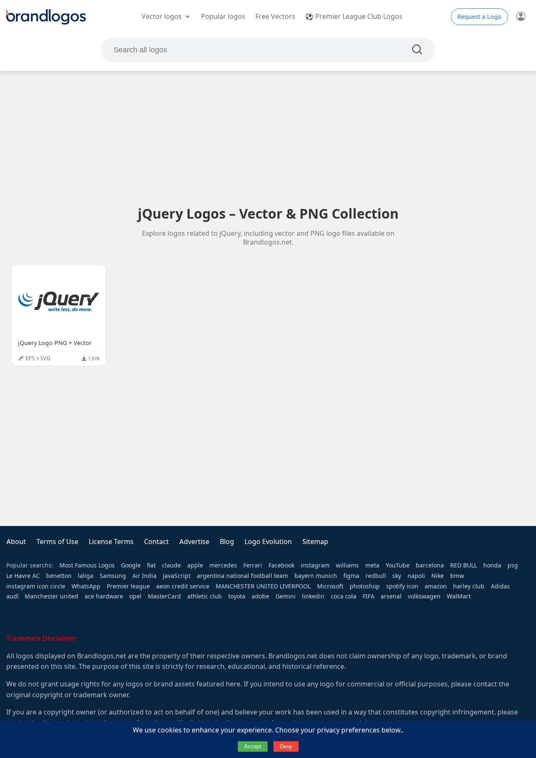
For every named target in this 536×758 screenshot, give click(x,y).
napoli (416, 576)
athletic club (204, 596)
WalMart (459, 596)
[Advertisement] (268, 137)
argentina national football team (242, 576)
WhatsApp (86, 586)
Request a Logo (479, 17)
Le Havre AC (23, 576)
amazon (436, 586)
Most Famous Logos (87, 565)
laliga (85, 576)
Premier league (128, 586)
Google (131, 565)
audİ (12, 596)
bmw (457, 576)
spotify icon (402, 586)
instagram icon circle (35, 586)
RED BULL (463, 565)
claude (171, 565)
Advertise (194, 541)
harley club (468, 586)
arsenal (391, 596)
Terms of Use (57, 541)
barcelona (430, 565)
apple (195, 565)
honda (492, 565)
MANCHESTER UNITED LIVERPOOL (263, 586)
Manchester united (51, 596)
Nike (437, 576)
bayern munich (315, 576)
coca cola (343, 596)
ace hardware (104, 596)
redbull (376, 576)
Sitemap (315, 541)
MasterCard (164, 596)
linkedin (313, 596)
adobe (260, 596)
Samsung (113, 576)
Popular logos (223, 16)
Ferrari (252, 565)
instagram (315, 565)
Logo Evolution (268, 541)
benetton (59, 576)
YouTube (398, 565)
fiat (151, 565)
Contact (156, 541)
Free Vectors (275, 16)
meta (372, 565)
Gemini (286, 596)
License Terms (111, 541)
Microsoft (330, 586)
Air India (144, 576)
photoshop (365, 586)
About (16, 541)
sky (396, 576)
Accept (252, 746)
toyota (236, 596)
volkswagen (424, 596)
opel (135, 596)
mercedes (223, 565)
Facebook (281, 565)
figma (351, 576)
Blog (227, 541)
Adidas (500, 586)
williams (347, 565)
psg (513, 565)
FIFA (368, 596)
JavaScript (177, 576)
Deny (286, 746)
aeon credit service (182, 586)
